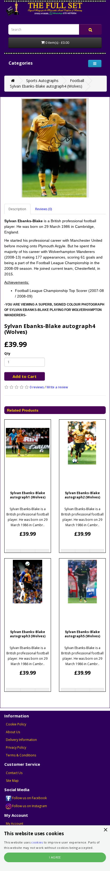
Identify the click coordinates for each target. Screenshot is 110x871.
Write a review (57, 387)
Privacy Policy (16, 747)
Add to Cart (25, 376)
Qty (7, 353)
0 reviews (37, 387)
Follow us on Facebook (29, 798)
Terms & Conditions (21, 755)
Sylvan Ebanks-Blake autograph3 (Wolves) (27, 634)
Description (17, 209)
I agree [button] (55, 857)
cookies (37, 842)
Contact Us (14, 773)
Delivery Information (21, 739)
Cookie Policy (16, 724)
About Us (13, 732)
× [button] (105, 830)
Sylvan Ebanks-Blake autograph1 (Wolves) (27, 495)
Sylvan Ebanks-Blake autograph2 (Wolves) (82, 495)
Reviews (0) (43, 209)
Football (77, 80)
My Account (14, 823)
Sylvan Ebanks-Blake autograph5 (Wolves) (82, 634)
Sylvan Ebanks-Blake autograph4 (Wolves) (46, 86)
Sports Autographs (42, 80)
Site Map (12, 780)
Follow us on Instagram (29, 806)
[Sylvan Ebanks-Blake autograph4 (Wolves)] (55, 147)
